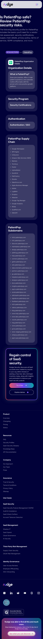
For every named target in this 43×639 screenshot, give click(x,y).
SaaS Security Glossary (11, 446)
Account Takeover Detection (13, 517)
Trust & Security (8, 482)
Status (5, 427)
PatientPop (28, 52)
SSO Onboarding (9, 572)
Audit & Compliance (10, 511)
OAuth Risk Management (11, 553)
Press (5, 470)
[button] (36, 4)
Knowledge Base (9, 449)
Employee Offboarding (10, 569)
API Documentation (9, 452)
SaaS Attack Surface (10, 514)
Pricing (5, 424)
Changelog (7, 421)
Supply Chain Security (10, 550)
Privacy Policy (8, 488)
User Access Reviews (10, 565)
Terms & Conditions (9, 485)
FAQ (4, 439)
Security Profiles (8, 442)
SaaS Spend (7, 532)
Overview (6, 418)
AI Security (7, 538)
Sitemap (6, 491)
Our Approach (8, 464)
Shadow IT (6, 529)
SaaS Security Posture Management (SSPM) (18, 508)
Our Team (6, 467)
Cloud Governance (9, 535)
